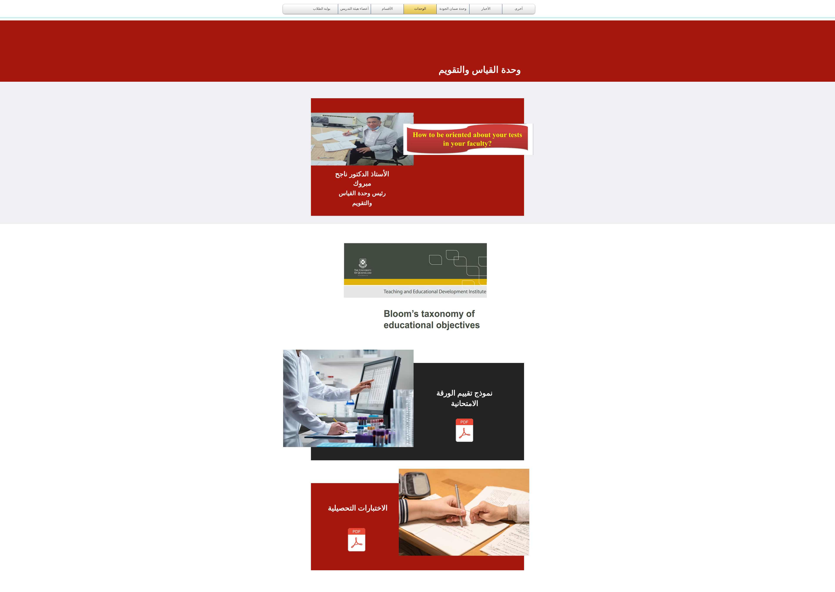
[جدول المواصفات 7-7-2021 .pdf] (356, 540)
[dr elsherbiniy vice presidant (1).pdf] (464, 431)
